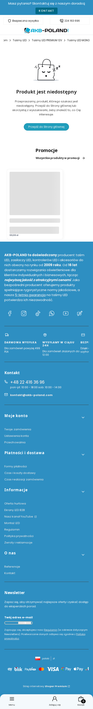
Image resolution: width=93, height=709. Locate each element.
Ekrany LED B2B (14, 510)
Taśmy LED (20, 40)
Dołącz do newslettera (24, 623)
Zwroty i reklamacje (18, 542)
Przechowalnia (15, 442)
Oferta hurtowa (15, 503)
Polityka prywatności (19, 536)
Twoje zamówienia (17, 429)
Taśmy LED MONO (78, 40)
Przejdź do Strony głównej (46, 127)
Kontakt (46, 11)
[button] (44, 417)
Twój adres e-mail (18, 617)
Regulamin (12, 529)
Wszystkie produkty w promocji (58, 158)
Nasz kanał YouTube (19, 516)
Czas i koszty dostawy (19, 473)
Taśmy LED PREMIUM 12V (47, 40)
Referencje (12, 567)
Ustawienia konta (16, 436)
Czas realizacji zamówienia (24, 479)
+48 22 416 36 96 (27, 382)
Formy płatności (15, 466)
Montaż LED (12, 523)
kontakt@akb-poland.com (31, 395)
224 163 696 (72, 21)
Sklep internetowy (45, 686)
